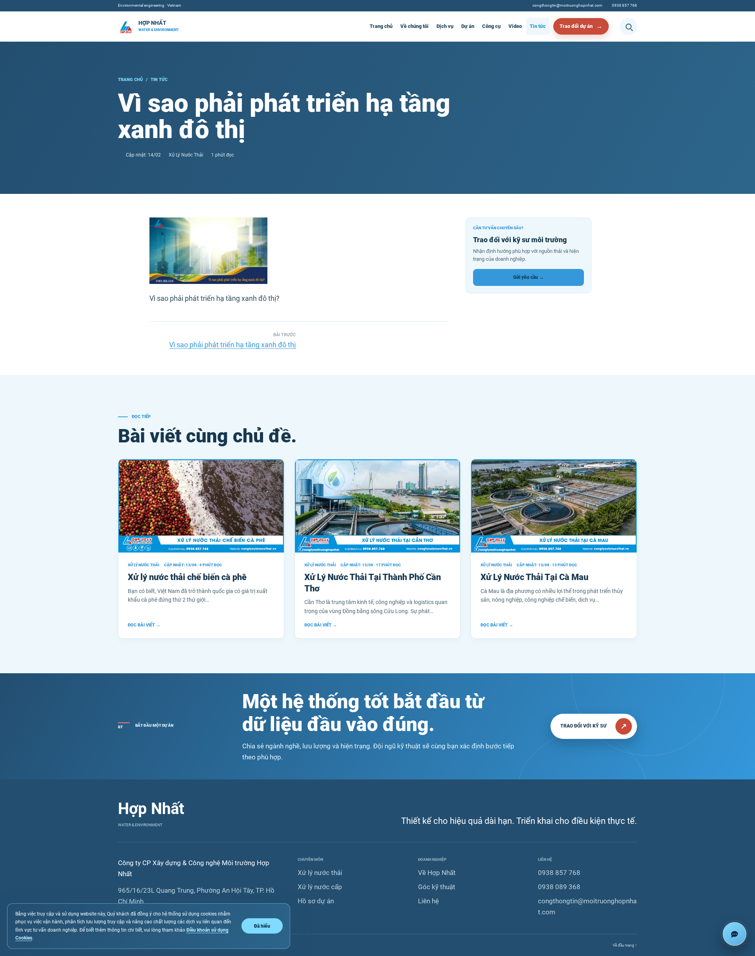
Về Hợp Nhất (437, 873)
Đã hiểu (262, 926)
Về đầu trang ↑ (625, 945)
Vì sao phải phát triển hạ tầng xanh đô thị (232, 345)
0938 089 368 (559, 887)
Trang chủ (381, 26)
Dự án (467, 26)
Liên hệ (428, 901)
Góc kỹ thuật (436, 887)
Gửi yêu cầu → (528, 277)
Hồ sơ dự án (316, 901)
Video (515, 26)
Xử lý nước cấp (320, 887)
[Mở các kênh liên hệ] (734, 934)
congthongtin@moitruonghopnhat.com (567, 5)
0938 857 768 (624, 5)
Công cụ (491, 26)
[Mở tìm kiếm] (628, 26)
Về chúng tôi (414, 26)
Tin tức (538, 26)
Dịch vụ (444, 26)
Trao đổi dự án (576, 26)
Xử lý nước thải (320, 873)
